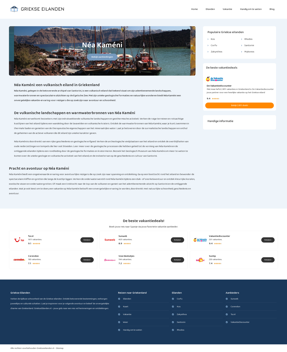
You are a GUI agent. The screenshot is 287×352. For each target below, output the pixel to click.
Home (194, 9)
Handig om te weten (251, 9)
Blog (272, 9)
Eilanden (210, 9)
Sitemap (60, 348)
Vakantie (227, 9)
